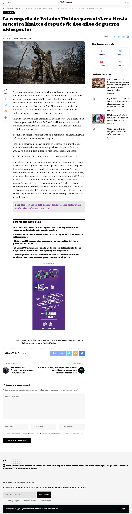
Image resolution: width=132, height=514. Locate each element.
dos (53, 340)
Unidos (52, 343)
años (30, 340)
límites (25, 343)
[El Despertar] (66, 2)
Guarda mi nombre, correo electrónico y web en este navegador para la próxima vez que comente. (45, 434)
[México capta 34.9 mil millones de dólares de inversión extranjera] (98, 118)
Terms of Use (52, 509)
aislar (24, 340)
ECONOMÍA (9, 12)
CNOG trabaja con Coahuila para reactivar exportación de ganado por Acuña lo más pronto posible (45, 228)
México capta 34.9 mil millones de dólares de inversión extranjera (117, 118)
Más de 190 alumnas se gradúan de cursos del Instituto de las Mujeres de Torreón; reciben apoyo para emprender (47, 249)
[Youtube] (101, 63)
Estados (72, 340)
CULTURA (110, 110)
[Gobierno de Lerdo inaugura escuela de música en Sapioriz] (98, 132)
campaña (37, 340)
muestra (33, 343)
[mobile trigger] (5, 2)
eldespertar (61, 340)
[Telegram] (120, 63)
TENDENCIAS (111, 93)
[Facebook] (101, 53)
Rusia (45, 343)
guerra (79, 340)
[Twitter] (120, 53)
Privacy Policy (37, 509)
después (47, 340)
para (40, 343)
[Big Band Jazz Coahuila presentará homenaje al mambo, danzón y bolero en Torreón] (98, 102)
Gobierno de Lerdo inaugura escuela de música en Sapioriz (116, 132)
